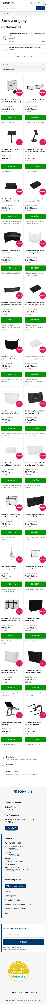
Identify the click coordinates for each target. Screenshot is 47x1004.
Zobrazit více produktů (22, 56)
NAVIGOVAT (11, 828)
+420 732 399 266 (11, 849)
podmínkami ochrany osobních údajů (14, 949)
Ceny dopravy (17, 992)
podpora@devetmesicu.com (15, 846)
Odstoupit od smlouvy (15, 886)
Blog (6, 913)
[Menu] (44, 3)
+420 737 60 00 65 (12, 855)
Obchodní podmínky (12, 900)
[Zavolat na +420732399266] (31, 3)
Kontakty (8, 891)
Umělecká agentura (30, 992)
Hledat (41, 8)
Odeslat (23, 942)
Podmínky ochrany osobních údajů (18, 904)
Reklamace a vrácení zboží (15, 909)
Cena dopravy (10, 896)
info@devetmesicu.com (14, 861)
